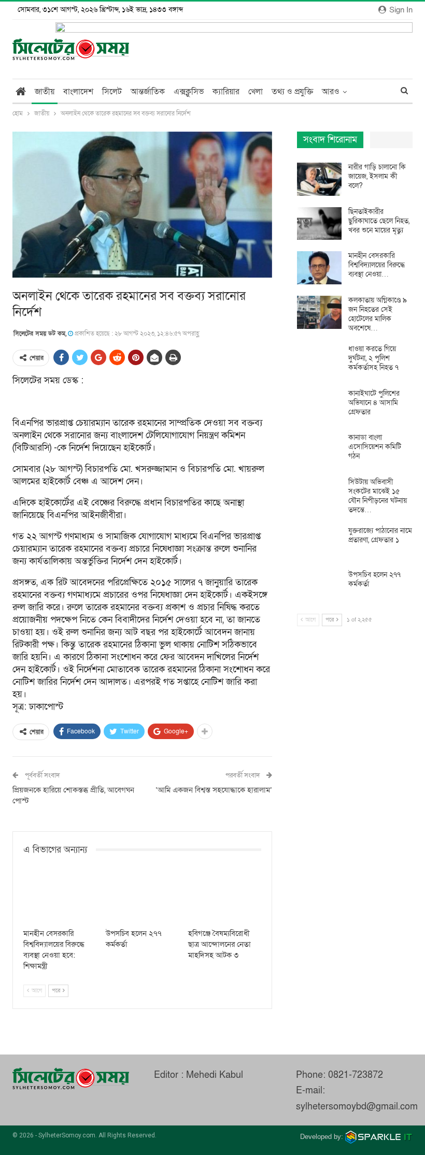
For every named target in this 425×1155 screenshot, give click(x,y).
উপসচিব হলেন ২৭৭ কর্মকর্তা (374, 579)
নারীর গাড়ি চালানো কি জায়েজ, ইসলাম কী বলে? (377, 176)
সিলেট (112, 91)
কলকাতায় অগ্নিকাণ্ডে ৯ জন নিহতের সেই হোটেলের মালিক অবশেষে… (377, 314)
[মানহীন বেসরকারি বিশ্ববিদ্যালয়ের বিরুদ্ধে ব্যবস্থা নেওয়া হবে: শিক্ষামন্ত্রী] (59, 897)
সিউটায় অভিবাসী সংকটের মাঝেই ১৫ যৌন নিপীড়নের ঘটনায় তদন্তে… (377, 496)
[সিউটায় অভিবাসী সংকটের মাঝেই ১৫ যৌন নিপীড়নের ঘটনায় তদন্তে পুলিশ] (319, 494)
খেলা (255, 91)
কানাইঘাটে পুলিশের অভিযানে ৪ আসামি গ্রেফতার (374, 402)
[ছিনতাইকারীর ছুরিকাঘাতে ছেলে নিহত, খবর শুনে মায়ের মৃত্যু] (319, 223)
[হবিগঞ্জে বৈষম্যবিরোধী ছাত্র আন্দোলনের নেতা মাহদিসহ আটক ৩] (224, 897)
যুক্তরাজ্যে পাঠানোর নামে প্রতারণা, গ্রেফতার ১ (380, 535)
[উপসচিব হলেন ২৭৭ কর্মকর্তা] (142, 897)
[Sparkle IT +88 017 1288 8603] (379, 1136)
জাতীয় (44, 91)
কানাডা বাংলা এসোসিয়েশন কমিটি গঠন (374, 446)
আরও (330, 91)
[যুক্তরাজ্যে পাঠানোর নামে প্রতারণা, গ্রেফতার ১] (319, 542)
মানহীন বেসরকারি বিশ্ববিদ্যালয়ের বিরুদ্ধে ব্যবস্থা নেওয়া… (376, 265)
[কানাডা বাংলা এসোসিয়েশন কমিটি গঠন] (319, 449)
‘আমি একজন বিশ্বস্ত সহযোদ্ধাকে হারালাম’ (213, 790)
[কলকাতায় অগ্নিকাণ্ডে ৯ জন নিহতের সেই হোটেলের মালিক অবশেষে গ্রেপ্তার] (319, 312)
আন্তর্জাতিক (148, 91)
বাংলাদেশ (78, 91)
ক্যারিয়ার (225, 91)
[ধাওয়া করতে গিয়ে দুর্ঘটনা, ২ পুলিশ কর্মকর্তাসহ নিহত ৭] (319, 361)
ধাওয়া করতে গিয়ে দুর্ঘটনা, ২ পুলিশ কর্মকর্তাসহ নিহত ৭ (373, 358)
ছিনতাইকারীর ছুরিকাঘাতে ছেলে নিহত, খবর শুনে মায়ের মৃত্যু (378, 221)
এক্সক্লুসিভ (189, 91)
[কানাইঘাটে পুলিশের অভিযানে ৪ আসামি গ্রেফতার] (319, 405)
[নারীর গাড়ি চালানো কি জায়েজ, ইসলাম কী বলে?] (319, 179)
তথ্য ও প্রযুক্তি (292, 91)
